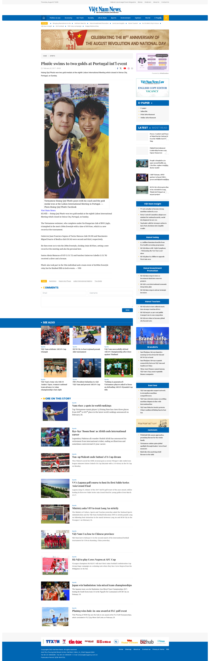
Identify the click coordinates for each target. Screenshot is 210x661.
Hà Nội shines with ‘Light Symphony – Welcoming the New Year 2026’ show (153, 250)
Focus (44, 23)
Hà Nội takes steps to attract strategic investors (153, 291)
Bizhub (140, 2)
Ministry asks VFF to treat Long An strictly (95, 508)
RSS (167, 649)
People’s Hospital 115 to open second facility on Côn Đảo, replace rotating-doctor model (159, 164)
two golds (98, 281)
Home (45, 56)
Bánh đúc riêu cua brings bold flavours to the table (150, 453)
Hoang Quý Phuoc (65, 281)
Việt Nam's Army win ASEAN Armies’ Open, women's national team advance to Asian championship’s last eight (54, 386)
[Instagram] (129, 68)
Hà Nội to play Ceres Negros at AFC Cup (94, 559)
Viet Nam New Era (80, 23)
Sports (113, 18)
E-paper (144, 103)
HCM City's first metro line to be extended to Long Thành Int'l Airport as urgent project (159, 190)
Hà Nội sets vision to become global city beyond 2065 (152, 319)
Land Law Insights (118, 23)
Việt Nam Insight (46, 26)
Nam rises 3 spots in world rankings (91, 405)
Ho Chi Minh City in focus (150, 23)
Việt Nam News (105, 10)
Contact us (146, 649)
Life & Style (102, 18)
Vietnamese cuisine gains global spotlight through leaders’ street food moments (153, 446)
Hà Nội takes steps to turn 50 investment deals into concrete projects (151, 278)
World (147, 18)
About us (137, 649)
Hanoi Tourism (133, 23)
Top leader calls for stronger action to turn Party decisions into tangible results (153, 225)
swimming (52, 281)
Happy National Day (92, 26)
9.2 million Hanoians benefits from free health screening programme (152, 243)
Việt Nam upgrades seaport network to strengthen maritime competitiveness (152, 393)
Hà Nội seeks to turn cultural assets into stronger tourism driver (152, 307)
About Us (156, 2)
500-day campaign (74, 26)
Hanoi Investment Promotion (99, 23)
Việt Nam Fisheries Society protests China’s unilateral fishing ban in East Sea (153, 410)
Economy (68, 18)
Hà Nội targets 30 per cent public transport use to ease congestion (151, 313)
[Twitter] (121, 68)
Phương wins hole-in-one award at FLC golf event (99, 610)
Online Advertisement (148, 118)
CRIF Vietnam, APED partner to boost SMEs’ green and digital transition (159, 177)
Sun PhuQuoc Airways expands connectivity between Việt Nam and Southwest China (152, 363)
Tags (44, 281)
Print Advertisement (148, 114)
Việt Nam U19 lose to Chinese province (93, 533)
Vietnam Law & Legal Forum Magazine (123, 2)
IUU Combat (60, 26)
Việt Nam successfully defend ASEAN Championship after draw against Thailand (117, 352)
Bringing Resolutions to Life (62, 23)
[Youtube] (124, 68)
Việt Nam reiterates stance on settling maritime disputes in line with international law (153, 401)
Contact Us (165, 2)
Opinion (138, 18)
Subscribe (144, 111)
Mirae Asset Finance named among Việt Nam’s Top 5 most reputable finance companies (152, 371)
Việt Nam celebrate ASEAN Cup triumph (53, 350)
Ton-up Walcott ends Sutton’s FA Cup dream (96, 456)
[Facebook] (117, 68)
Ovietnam (148, 2)
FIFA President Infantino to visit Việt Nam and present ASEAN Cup (86, 383)
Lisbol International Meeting (82, 281)
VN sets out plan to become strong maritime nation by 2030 (152, 210)
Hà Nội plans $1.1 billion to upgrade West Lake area (152, 257)
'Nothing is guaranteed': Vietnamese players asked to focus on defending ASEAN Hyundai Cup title (118, 386)
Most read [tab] (159, 128)
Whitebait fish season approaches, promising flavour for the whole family (152, 437)
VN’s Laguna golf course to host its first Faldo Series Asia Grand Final (100, 484)
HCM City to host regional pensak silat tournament (86, 350)
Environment (125, 18)
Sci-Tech (80, 18)
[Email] (132, 68)
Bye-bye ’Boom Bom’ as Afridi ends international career (99, 433)
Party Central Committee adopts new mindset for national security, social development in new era (153, 217)
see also (49, 322)
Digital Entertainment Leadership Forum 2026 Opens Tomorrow (158, 150)
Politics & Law (55, 18)
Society (91, 18)
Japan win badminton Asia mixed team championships (102, 585)
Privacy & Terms (158, 649)
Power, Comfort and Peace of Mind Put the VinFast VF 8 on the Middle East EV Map (159, 137)
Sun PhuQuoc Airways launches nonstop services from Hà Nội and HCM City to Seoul (152, 354)
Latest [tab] (143, 128)
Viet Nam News (48, 210)
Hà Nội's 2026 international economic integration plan (153, 285)
